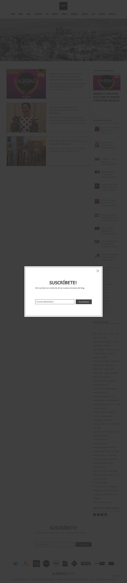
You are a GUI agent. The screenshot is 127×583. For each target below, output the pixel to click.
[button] (98, 271)
